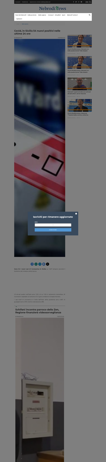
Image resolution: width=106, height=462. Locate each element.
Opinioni (18, 19)
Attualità (57, 15)
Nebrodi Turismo (72, 15)
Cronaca (50, 15)
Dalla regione (42, 15)
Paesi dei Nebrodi (20, 15)
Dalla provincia (32, 15)
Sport (63, 15)
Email (36, 222)
